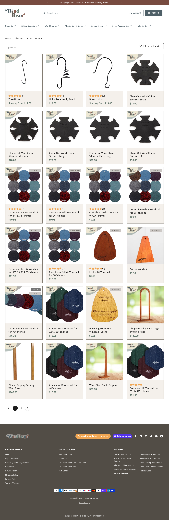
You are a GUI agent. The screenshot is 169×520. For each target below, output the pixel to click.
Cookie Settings (84, 503)
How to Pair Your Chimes (150, 458)
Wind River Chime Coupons (151, 466)
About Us (63, 458)
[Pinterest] (146, 436)
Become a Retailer (121, 473)
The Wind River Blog (67, 466)
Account (137, 13)
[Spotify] (161, 436)
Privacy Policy (10, 479)
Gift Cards (63, 471)
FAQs (7, 454)
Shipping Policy (11, 475)
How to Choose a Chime (150, 454)
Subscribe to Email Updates (93, 436)
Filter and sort (151, 46)
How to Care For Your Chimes (122, 459)
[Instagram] (140, 436)
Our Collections (65, 454)
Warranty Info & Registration (17, 462)
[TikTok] (151, 436)
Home (8, 38)
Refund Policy (11, 471)
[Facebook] (135, 436)
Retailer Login (145, 471)
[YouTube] (156, 436)
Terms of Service (12, 483)
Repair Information (13, 458)
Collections (18, 38)
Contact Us (9, 466)
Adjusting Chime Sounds (124, 465)
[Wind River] (15, 13)
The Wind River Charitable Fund (72, 462)
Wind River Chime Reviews (125, 469)
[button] (153, 13)
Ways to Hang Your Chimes (151, 462)
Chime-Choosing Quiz (123, 454)
